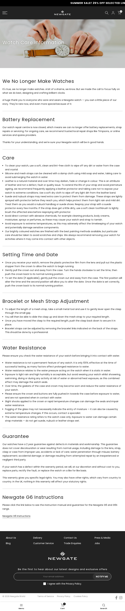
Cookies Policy (81, 596)
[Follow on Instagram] (121, 597)
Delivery (37, 537)
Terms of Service (45, 596)
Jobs (97, 543)
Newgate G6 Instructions (16, 516)
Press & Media (102, 537)
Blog (8, 543)
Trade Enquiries (72, 543)
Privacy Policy (73, 583)
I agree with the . (65, 583)
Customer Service (43, 543)
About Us (11, 537)
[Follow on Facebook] (116, 597)
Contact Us (70, 537)
